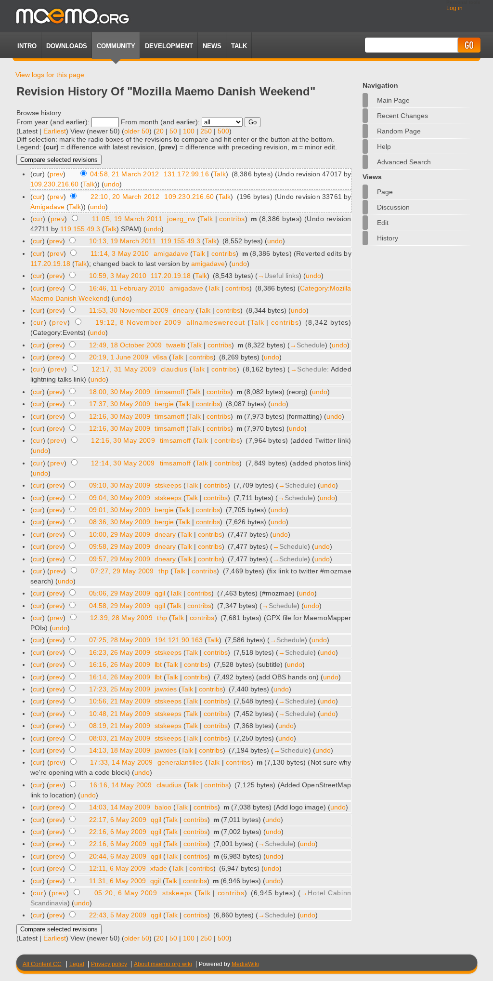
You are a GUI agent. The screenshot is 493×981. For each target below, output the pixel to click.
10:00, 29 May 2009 (119, 534)
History (387, 238)
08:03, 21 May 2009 (119, 738)
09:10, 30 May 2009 (119, 485)
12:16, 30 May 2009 (119, 416)
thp (163, 571)
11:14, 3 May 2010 (120, 253)
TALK (239, 46)
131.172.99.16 (186, 174)
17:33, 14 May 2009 (121, 762)
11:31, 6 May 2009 (117, 881)
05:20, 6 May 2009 (125, 893)
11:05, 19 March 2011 (127, 219)
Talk (219, 174)
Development (169, 46)
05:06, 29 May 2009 (119, 593)
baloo (163, 807)
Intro (27, 46)
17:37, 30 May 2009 (119, 404)
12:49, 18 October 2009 (125, 345)
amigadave (171, 253)
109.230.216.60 (54, 184)
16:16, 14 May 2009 (121, 785)
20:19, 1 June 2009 (118, 357)
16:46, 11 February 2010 (127, 288)
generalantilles (180, 762)
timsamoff (169, 392)
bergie (164, 404)
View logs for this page (49, 75)
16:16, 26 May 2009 (119, 664)
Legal (76, 964)
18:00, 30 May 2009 (119, 392)
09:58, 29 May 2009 (119, 546)
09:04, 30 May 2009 (119, 498)
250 (206, 131)
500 (223, 131)
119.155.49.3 (80, 229)
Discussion (393, 207)
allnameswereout (215, 322)
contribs (232, 219)
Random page (399, 131)
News (212, 46)
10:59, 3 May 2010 (117, 275)
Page (385, 192)
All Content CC (42, 964)
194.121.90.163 (179, 640)
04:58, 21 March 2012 (124, 174)
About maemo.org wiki (163, 964)
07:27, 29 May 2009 (122, 571)
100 (189, 131)
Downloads (66, 46)
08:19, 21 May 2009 (119, 725)
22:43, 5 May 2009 (117, 915)
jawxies (166, 689)
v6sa (160, 357)
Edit (383, 222)
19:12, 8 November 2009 (138, 322)
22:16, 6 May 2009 (117, 831)
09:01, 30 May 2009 (119, 510)
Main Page (393, 100)
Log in (454, 8)
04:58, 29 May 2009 (119, 606)
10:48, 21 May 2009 (119, 713)
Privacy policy (109, 964)
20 (160, 131)
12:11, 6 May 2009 (117, 868)
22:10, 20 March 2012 (125, 196)
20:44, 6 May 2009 (117, 856)
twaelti (175, 345)
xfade (158, 868)
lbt (158, 664)
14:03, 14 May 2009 (119, 807)
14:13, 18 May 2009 (119, 750)
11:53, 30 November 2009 (129, 310)
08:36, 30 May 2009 (119, 522)
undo (111, 184)
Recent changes (402, 115)
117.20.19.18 (50, 263)
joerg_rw (181, 219)
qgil (160, 593)
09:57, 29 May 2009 (119, 559)
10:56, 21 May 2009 (119, 701)
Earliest (54, 131)
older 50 (136, 131)
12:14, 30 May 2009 (123, 463)
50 (173, 131)
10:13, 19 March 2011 (122, 241)
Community (116, 46)
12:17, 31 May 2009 (123, 369)
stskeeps (168, 485)
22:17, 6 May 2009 (117, 819)
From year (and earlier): (53, 122)
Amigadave (47, 207)
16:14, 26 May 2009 (119, 677)
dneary (183, 310)
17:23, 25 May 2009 (119, 689)
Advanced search (404, 162)
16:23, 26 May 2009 (119, 652)
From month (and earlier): (160, 122)
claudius (174, 369)
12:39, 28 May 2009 (121, 618)
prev (57, 174)
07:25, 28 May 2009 (119, 640)
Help (384, 146)
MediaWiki (245, 964)
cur (38, 196)
